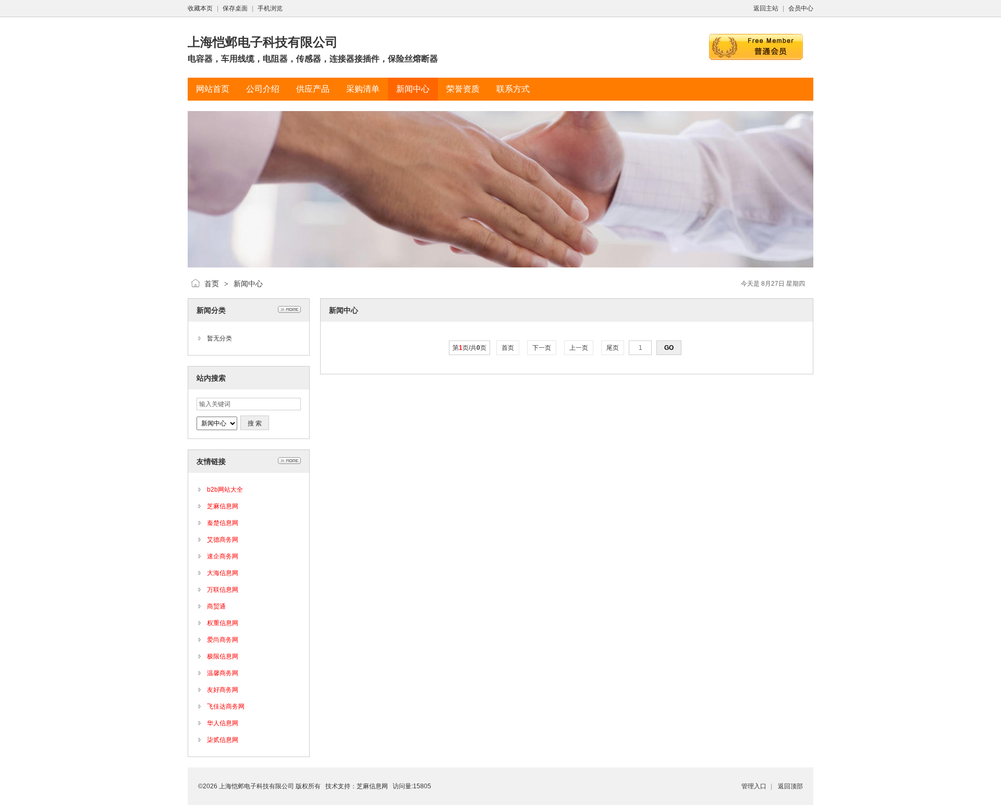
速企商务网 (222, 556)
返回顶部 (790, 786)
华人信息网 (222, 723)
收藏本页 (200, 8)
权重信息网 (222, 623)
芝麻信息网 (222, 506)
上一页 (579, 347)
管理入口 (753, 786)
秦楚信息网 (222, 523)
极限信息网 (222, 656)
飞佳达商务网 (226, 706)
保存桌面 (235, 8)
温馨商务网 (222, 673)
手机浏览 (270, 8)
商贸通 (216, 606)
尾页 (612, 347)
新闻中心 (248, 283)
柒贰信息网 (222, 739)
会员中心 (800, 8)
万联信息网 (222, 589)
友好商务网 (222, 689)
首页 (211, 283)
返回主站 (765, 8)
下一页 (542, 347)
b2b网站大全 (225, 489)
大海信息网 (222, 573)
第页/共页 (469, 347)
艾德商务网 (222, 539)
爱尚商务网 (222, 639)
